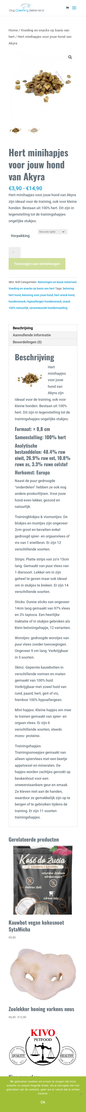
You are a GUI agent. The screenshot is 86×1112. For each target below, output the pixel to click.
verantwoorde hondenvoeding (48, 307)
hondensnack (17, 301)
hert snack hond (64, 295)
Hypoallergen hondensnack (44, 301)
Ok (43, 1102)
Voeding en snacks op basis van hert (32, 288)
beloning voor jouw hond (37, 295)
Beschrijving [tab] (23, 328)
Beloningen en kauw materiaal (57, 282)
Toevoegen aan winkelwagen (37, 264)
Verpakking (20, 236)
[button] (70, 57)
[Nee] (81, 1094)
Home (13, 30)
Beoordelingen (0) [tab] (27, 342)
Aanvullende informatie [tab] (32, 335)
